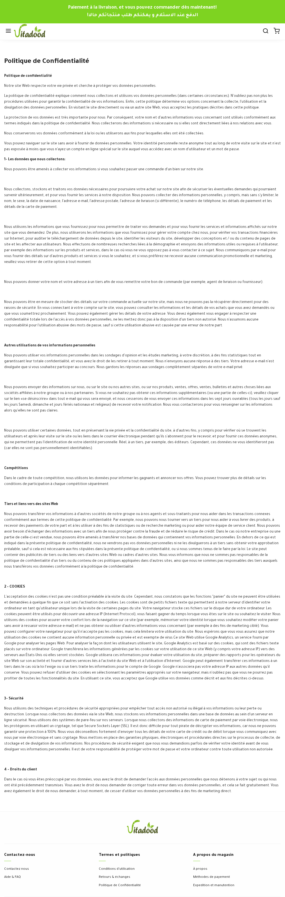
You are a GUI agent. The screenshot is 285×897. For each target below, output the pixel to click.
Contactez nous (16, 869)
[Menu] (8, 32)
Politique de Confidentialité (120, 886)
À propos (200, 869)
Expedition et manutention (213, 886)
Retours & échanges (114, 877)
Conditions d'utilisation (117, 869)
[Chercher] (265, 32)
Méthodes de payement (211, 877)
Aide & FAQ (12, 877)
